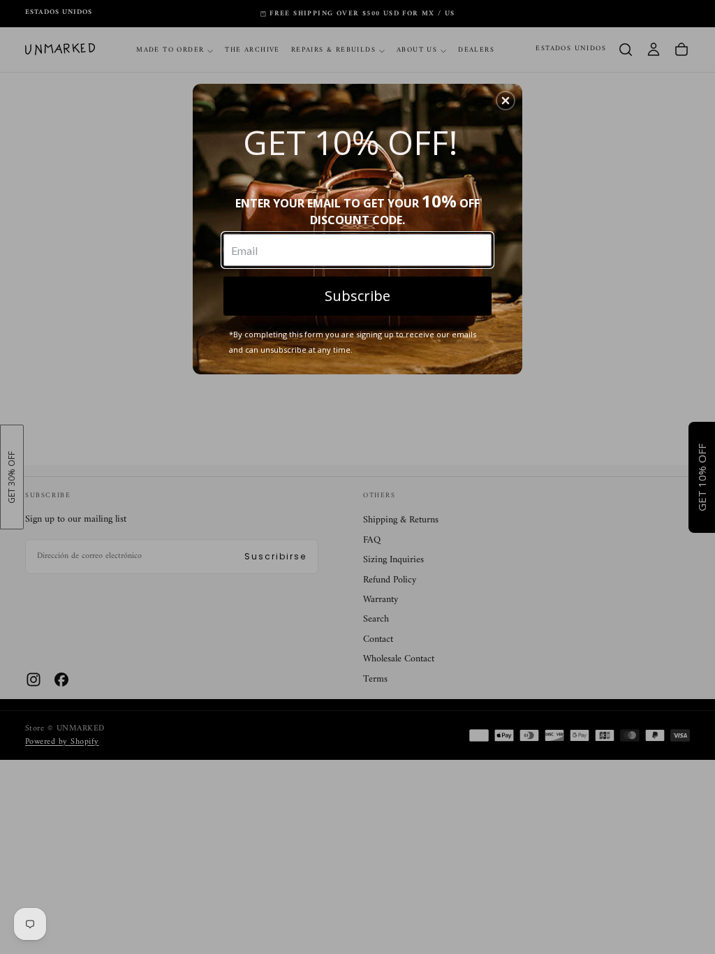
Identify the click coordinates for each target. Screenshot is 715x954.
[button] (505, 100)
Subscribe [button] (357, 295)
